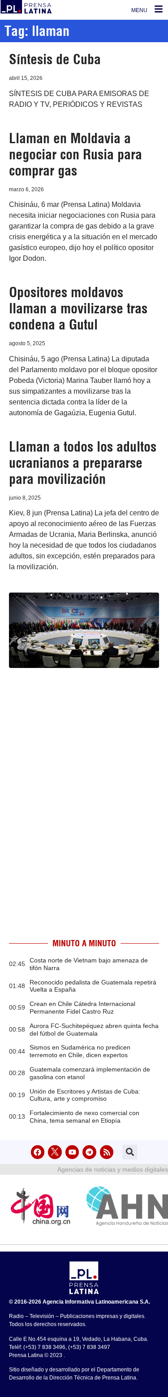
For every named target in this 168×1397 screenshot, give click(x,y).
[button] (129, 1152)
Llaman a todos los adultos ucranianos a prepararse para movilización (82, 463)
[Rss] (107, 1152)
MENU (139, 10)
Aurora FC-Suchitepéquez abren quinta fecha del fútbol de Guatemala (94, 1029)
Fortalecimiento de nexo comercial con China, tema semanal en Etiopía (84, 1116)
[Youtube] (72, 1152)
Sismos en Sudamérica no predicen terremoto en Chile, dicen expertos (80, 1051)
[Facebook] (38, 1152)
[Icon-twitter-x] (55, 1152)
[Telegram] (89, 1152)
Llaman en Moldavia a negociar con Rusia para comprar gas (75, 154)
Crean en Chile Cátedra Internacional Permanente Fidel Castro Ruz (82, 1007)
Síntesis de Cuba (55, 59)
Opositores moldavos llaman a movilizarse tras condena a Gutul (78, 308)
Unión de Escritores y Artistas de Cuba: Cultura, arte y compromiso (85, 1095)
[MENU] (158, 8)
